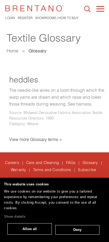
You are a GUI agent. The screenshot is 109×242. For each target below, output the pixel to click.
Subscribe (87, 169)
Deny (77, 230)
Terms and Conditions (52, 169)
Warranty (18, 169)
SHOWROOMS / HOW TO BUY (56, 18)
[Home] (34, 8)
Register (25, 18)
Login (10, 18)
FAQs (70, 162)
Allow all (29, 229)
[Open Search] (87, 9)
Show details (14, 217)
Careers (12, 162)
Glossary (90, 162)
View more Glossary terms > (35, 139)
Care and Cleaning (42, 162)
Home (12, 50)
